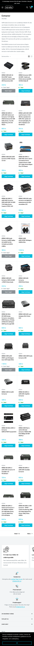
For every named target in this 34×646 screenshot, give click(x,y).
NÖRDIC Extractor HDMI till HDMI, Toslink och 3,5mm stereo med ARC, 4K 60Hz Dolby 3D (25, 78)
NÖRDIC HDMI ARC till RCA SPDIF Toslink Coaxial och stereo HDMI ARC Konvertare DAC (8, 78)
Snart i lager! (8, 91)
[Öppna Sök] (27, 7)
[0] (31, 7)
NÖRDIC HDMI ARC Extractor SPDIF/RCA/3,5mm (24, 280)
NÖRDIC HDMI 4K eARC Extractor (8, 393)
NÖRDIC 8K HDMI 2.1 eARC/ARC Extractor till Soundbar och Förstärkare (8, 470)
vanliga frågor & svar (16, 579)
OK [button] (17, 643)
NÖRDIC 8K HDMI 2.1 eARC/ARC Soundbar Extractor (24, 469)
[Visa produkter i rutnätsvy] (29, 56)
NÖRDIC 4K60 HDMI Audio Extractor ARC (25, 357)
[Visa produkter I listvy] (31, 56)
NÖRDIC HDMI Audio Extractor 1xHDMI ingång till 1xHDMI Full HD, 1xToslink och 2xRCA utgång (8, 242)
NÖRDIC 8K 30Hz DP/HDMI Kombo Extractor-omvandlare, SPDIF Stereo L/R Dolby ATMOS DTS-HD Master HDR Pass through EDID (8, 318)
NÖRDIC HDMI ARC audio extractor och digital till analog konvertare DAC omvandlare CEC (25, 201)
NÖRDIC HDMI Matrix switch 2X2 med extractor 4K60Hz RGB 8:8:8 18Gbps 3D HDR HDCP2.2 (25, 431)
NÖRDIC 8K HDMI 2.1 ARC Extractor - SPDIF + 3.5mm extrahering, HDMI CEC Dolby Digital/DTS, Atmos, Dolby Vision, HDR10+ (25, 510)
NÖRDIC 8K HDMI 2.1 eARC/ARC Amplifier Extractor (24, 394)
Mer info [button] (21, 638)
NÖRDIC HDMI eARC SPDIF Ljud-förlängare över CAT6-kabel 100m (8, 358)
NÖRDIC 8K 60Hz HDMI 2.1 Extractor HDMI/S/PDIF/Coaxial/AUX (8, 430)
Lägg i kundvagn (25, 91)
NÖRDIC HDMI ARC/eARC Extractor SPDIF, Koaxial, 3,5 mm (8, 158)
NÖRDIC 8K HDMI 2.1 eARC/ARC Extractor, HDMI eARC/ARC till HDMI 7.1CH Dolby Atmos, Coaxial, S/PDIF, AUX (8, 202)
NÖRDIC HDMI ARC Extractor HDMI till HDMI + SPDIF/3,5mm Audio (8, 280)
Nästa (29, 533)
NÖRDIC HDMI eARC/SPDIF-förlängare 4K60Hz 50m (25, 240)
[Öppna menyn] (2, 7)
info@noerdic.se (16, 581)
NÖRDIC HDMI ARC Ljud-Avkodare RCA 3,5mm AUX (25, 316)
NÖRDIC (3, 72)
